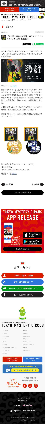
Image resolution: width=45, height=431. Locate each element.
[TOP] (22, 313)
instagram (36, 386)
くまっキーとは (6, 350)
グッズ (4, 341)
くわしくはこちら (22, 249)
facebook (25, 386)
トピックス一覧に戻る (22, 192)
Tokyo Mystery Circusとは (10, 347)
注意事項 (25, 330)
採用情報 (25, 347)
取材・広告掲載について (23, 295)
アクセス (5, 344)
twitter (30, 386)
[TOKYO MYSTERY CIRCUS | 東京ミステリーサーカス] (19, 16)
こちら (14, 85)
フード (4, 339)
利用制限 (25, 333)
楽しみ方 (5, 353)
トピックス (5, 330)
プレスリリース (27, 341)
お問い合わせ (26, 350)
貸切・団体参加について (23, 282)
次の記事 (35, 184)
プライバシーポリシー (28, 344)
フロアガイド (6, 336)
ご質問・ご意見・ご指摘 (23, 276)
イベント (5, 333)
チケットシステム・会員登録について (23, 288)
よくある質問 (26, 336)
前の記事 (9, 184)
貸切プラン (25, 339)
